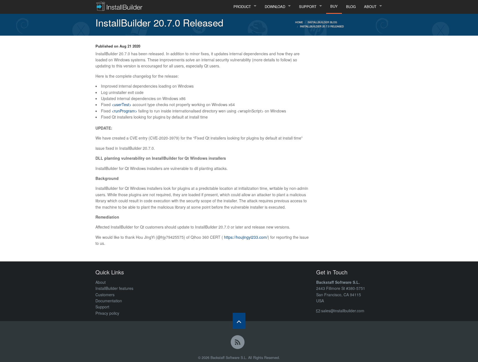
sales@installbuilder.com (342, 310)
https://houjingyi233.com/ (246, 237)
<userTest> (121, 104)
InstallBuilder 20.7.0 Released (322, 26)
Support (102, 306)
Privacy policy (107, 313)
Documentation (108, 300)
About (100, 282)
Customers (105, 294)
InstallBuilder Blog (322, 22)
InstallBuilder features (114, 288)
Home (299, 22)
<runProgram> (124, 111)
